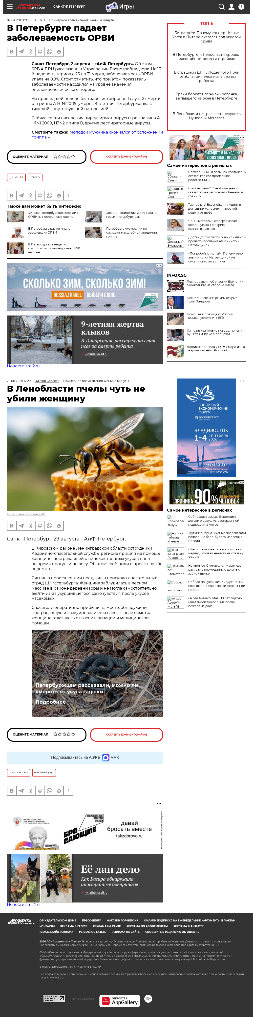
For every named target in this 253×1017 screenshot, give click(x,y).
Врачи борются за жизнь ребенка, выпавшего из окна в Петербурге (207, 96)
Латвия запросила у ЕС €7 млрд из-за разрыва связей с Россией (216, 348)
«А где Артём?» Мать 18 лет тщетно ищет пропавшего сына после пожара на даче (215, 602)
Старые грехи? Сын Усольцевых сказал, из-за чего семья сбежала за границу (216, 192)
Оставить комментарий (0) (126, 156)
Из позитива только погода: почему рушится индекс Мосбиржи (214, 332)
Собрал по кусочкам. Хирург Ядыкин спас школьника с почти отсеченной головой (217, 586)
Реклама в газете (73, 926)
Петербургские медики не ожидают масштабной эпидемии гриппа (131, 232)
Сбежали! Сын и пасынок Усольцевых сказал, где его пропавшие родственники (217, 176)
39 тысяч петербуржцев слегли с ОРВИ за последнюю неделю (53, 215)
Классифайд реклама (56, 932)
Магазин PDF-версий (122, 920)
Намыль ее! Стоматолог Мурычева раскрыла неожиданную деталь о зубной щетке (214, 569)
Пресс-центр (91, 920)
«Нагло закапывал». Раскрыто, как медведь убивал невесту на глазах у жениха (216, 553)
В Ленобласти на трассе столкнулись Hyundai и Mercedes (207, 116)
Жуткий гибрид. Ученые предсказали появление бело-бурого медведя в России (217, 537)
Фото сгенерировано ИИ (26, 514)
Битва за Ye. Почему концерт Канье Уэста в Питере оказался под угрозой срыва (206, 37)
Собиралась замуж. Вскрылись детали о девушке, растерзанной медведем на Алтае (213, 520)
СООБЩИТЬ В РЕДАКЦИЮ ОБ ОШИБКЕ (172, 932)
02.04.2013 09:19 (18, 20)
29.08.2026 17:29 (19, 381)
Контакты (47, 926)
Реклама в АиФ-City (188, 926)
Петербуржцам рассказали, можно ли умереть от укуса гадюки (87, 688)
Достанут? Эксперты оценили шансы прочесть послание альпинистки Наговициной (217, 241)
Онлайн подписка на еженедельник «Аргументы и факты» (189, 920)
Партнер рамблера (82, 998)
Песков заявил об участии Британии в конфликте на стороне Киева (215, 283)
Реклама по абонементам (147, 926)
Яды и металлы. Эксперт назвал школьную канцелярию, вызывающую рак (212, 225)
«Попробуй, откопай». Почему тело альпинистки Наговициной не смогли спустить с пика (215, 257)
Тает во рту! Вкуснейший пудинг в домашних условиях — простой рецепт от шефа (214, 208)
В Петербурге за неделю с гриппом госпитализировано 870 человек (54, 248)
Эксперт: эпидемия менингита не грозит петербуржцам (131, 215)
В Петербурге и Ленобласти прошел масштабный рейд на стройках (206, 57)
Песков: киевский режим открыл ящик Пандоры (212, 299)
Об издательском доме (58, 920)
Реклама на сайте (107, 926)
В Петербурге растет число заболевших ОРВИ (49, 230)
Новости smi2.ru (23, 366)
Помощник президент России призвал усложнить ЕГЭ (210, 316)
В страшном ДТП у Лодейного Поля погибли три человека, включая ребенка (206, 76)
